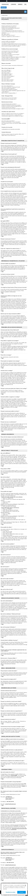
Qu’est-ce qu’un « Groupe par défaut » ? (9, 93)
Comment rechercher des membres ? (9, 107)
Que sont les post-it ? (6, 78)
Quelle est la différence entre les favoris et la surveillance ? (13, 113)
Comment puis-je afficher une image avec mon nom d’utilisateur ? (14, 44)
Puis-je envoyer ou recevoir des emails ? (9, 97)
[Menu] (25, 12)
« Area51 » (23, 786)
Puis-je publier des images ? (7, 73)
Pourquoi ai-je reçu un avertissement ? (9, 60)
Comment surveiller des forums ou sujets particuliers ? (12, 114)
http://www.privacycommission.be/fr (19, 828)
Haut (3, 151)
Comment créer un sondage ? (7, 55)
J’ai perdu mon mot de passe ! (7, 29)
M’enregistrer (5, 4)
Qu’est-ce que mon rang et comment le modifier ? (11, 46)
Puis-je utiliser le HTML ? (6, 71)
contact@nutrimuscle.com (10, 864)
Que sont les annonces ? (6, 77)
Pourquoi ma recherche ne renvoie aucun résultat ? (11, 105)
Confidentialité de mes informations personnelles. (11, 129)
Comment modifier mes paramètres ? (9, 41)
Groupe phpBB (14, 775)
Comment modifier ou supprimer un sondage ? (10, 58)
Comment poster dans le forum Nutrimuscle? (10, 50)
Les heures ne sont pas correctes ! (8, 42)
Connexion (13, 4)
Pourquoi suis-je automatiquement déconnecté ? (11, 28)
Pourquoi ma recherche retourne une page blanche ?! (12, 106)
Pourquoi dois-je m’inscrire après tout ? (9, 26)
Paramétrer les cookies (10, 892)
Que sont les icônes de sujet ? (7, 81)
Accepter (21, 892)
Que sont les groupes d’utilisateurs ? (8, 88)
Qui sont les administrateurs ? (7, 85)
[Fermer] (25, 885)
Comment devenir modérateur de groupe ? (9, 89)
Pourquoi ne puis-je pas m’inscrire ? (8, 35)
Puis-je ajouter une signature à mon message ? (10, 54)
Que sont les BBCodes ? (6, 70)
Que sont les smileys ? (6, 72)
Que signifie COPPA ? (6, 34)
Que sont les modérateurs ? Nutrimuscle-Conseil (11, 87)
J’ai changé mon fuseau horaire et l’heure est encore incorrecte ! (14, 43)
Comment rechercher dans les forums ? (9, 103)
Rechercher (3, 7)
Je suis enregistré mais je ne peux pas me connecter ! (12, 30)
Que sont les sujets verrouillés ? (8, 79)
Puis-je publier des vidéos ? (7, 75)
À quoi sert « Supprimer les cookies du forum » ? (11, 36)
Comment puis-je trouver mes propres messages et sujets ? (13, 108)
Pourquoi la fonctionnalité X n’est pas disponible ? (11, 122)
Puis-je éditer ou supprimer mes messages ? (10, 52)
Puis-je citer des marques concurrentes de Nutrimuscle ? (12, 65)
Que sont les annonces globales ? (8, 76)
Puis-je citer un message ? (7, 53)
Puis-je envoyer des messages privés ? (9, 99)
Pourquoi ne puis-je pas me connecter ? (9, 25)
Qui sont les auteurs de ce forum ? (8, 120)
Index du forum (4, 15)
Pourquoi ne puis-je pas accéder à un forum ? (10, 59)
